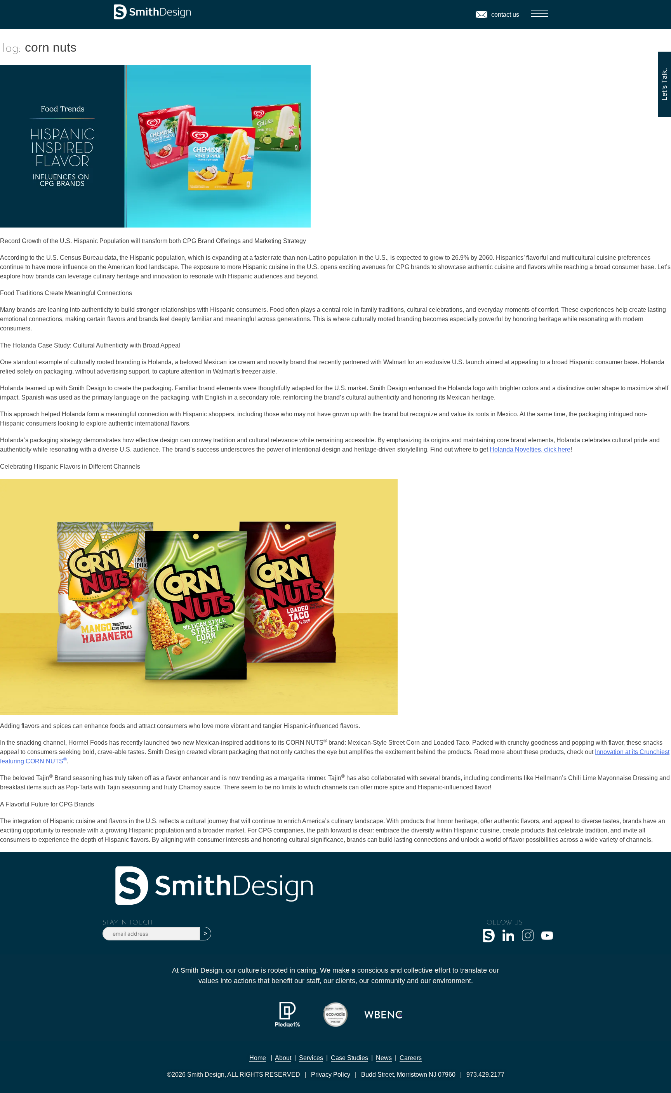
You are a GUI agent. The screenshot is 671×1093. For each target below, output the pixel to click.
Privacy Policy (329, 1074)
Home (257, 1058)
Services (311, 1058)
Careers (411, 1058)
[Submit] (205, 933)
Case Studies (349, 1058)
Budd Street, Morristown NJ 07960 (406, 1074)
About (283, 1058)
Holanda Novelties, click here (530, 449)
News (384, 1058)
